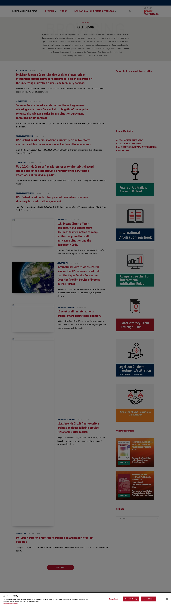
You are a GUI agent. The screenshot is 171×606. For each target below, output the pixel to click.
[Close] (167, 599)
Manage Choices (113, 599)
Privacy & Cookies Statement (11, 604)
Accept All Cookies (148, 599)
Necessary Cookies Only (131, 599)
